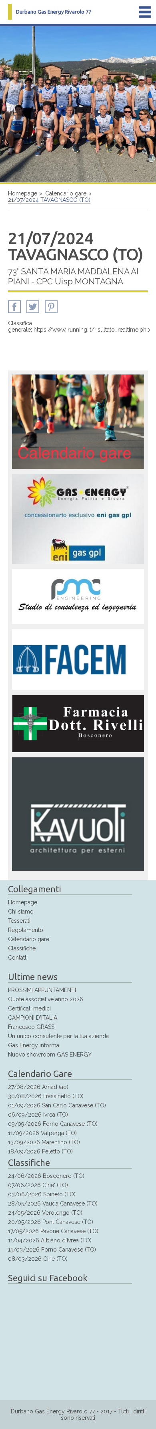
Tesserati (19, 921)
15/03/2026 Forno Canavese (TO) (52, 1249)
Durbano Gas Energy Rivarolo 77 (53, 11)
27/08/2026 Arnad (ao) (38, 1087)
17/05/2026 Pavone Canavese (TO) (53, 1231)
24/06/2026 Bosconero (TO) (46, 1176)
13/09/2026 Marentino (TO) (44, 1142)
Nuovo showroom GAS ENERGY (50, 1054)
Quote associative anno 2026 (45, 999)
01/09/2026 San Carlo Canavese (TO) (57, 1105)
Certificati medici (29, 1008)
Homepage (22, 193)
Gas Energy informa (33, 1045)
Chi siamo (21, 911)
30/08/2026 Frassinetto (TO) (46, 1096)
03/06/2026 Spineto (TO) (42, 1194)
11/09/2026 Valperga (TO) (42, 1133)
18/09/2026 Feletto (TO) (40, 1151)
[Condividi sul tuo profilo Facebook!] (14, 311)
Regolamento (25, 930)
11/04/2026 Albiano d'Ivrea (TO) (50, 1240)
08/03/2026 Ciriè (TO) (38, 1259)
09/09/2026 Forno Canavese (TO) (53, 1124)
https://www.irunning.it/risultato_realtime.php (92, 329)
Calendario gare (65, 193)
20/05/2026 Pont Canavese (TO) (50, 1222)
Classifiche (22, 948)
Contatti (18, 957)
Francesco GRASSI (32, 1027)
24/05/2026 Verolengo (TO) (45, 1213)
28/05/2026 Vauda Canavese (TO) (53, 1203)
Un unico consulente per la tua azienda (58, 1036)
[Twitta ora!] (32, 311)
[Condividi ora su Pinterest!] (51, 311)
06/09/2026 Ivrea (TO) (38, 1114)
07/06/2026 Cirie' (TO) (38, 1185)
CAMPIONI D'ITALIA (32, 1017)
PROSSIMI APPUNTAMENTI (42, 990)
